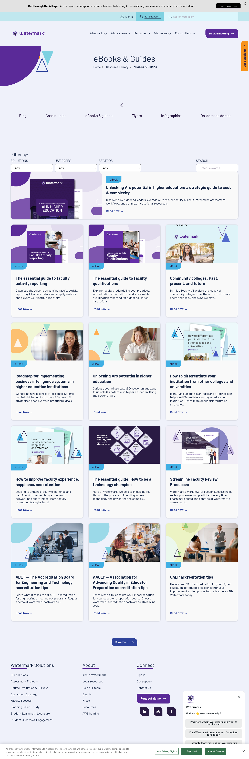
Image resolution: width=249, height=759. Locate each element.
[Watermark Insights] (29, 33)
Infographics (171, 115)
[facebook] (171, 711)
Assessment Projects (24, 681)
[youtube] (158, 711)
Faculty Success (21, 700)
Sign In (129, 16)
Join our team (91, 688)
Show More (121, 642)
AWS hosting (90, 713)
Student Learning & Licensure (30, 713)
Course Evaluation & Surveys (29, 688)
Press (86, 700)
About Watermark (94, 675)
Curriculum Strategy (24, 694)
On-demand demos (216, 115)
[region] (124, 751)
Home (97, 67)
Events (87, 694)
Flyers (137, 115)
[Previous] (122, 105)
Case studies (56, 115)
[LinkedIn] (144, 711)
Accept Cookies (216, 751)
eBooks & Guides (124, 58)
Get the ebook (228, 6)
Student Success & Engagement (32, 720)
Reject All (192, 751)
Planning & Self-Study (25, 707)
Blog (23, 115)
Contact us (144, 688)
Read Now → (114, 211)
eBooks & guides (98, 115)
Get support (144, 681)
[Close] (243, 751)
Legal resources (92, 681)
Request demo (150, 698)
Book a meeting (219, 33)
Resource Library (117, 67)
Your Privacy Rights (167, 751)
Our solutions (19, 675)
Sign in (141, 675)
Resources (89, 707)
